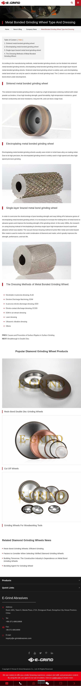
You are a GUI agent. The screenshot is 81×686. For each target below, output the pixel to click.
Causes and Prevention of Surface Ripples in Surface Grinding (31, 335)
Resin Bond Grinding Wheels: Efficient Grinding (24, 549)
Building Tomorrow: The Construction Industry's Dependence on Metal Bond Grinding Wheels (35, 559)
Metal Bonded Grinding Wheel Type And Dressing (57, 29)
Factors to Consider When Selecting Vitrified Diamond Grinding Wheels (34, 553)
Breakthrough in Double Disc (18, 339)
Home (7, 29)
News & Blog (17, 29)
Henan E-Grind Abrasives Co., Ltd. (24, 669)
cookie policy (57, 678)
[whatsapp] (33, 683)
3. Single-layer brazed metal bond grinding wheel (22, 50)
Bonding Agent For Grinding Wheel (18, 566)
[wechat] (47, 683)
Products (6, 580)
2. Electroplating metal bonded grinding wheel (21, 47)
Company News (31, 29)
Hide (20, 40)
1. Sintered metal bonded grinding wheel (19, 43)
